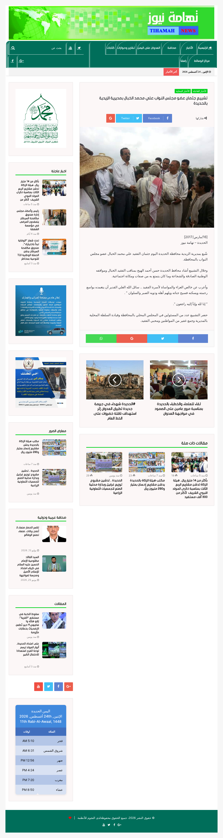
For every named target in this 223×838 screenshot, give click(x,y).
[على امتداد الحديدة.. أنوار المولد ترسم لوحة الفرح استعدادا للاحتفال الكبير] (54, 650)
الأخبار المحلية (182, 91)
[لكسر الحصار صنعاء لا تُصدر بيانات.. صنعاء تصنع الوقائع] (54, 534)
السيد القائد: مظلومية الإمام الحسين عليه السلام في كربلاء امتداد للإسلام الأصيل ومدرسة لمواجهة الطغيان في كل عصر (27, 568)
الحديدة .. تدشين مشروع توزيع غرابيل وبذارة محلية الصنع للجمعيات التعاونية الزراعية (27, 478)
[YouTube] (70, 47)
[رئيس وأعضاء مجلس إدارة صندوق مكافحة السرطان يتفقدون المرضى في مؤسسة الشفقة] (54, 217)
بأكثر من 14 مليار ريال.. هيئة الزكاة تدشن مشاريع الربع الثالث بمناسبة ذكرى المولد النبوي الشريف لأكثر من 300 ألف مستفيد (190, 489)
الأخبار (189, 47)
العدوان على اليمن (148, 47)
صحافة (171, 47)
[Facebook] (12, 60)
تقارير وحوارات (126, 47)
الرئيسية (203, 47)
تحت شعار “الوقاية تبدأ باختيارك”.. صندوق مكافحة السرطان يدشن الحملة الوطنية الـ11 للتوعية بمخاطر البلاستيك (28, 251)
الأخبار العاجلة (199, 91)
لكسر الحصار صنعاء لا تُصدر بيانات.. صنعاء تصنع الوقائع (27, 531)
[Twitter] (79, 47)
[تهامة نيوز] (111, 23)
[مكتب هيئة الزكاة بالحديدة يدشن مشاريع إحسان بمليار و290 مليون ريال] (147, 462)
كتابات (111, 47)
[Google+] (21, 60)
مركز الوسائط (202, 60)
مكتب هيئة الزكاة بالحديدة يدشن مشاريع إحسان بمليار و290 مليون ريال (147, 484)
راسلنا (184, 60)
